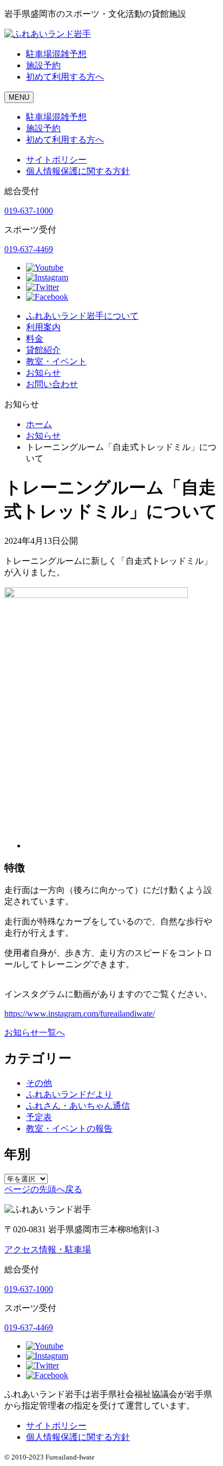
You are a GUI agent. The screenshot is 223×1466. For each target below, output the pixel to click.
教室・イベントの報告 (69, 1128)
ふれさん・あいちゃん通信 (78, 1105)
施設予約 (43, 65)
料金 (34, 338)
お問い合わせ (52, 384)
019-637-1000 (28, 210)
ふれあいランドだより (69, 1094)
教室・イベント (56, 361)
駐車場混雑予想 (56, 54)
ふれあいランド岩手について (82, 315)
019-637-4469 (28, 249)
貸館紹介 (43, 350)
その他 (39, 1083)
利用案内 (43, 327)
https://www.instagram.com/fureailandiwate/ (79, 1013)
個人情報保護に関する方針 (78, 171)
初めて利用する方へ (65, 76)
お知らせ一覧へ (34, 1032)
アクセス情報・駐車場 (47, 1249)
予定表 (39, 1117)
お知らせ (43, 372)
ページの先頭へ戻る (43, 1189)
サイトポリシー (56, 159)
